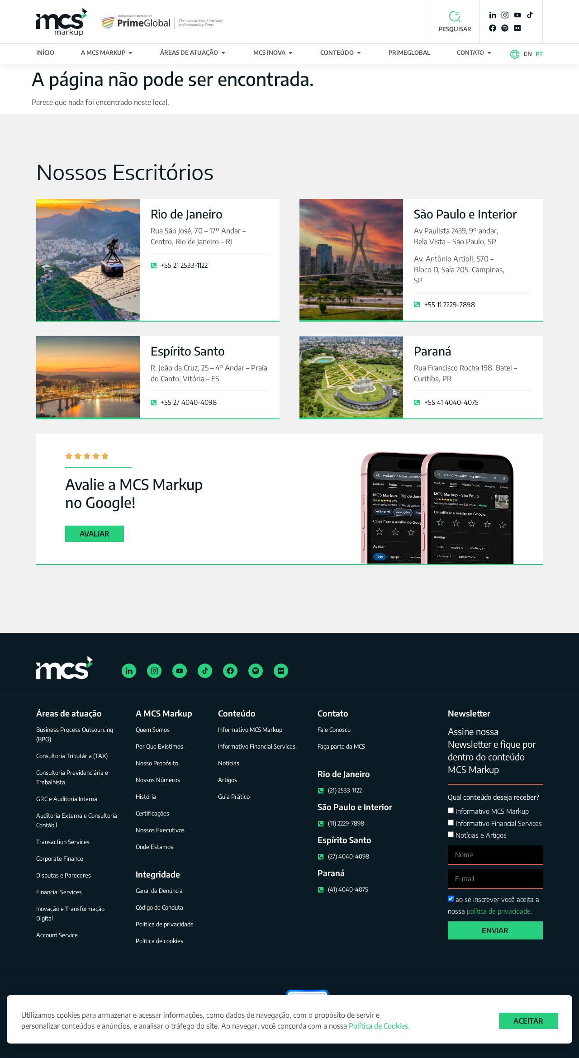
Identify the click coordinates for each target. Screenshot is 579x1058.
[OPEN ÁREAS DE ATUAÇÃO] (223, 52)
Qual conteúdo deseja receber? (493, 797)
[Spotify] (505, 28)
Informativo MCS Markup (492, 811)
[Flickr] (517, 28)
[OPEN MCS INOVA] (291, 52)
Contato (333, 713)
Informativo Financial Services (499, 823)
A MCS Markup (164, 713)
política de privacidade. (499, 911)
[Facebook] (492, 28)
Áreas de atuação (69, 713)
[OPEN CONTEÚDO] (359, 52)
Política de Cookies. (379, 1025)
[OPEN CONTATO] (489, 52)
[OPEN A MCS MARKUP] (130, 52)
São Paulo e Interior (465, 213)
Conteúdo (237, 713)
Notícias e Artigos (481, 835)
